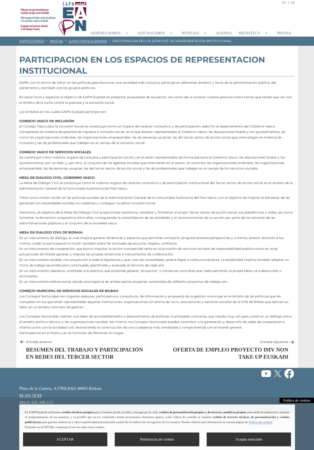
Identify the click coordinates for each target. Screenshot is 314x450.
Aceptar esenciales (248, 439)
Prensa (284, 33)
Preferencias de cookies (157, 439)
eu (284, 2)
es (293, 2)
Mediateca (249, 33)
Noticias (190, 33)
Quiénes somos (106, 33)
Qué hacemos (151, 33)
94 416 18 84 (30, 395)
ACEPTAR (65, 439)
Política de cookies (260, 422)
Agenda (224, 33)
